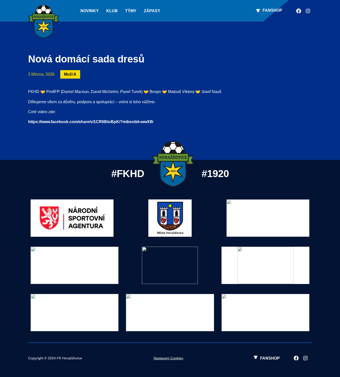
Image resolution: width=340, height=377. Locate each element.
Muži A (70, 74)
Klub (112, 11)
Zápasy (152, 11)
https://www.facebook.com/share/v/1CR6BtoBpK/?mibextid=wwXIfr (91, 122)
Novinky (89, 11)
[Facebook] (299, 11)
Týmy (130, 11)
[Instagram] (308, 11)
